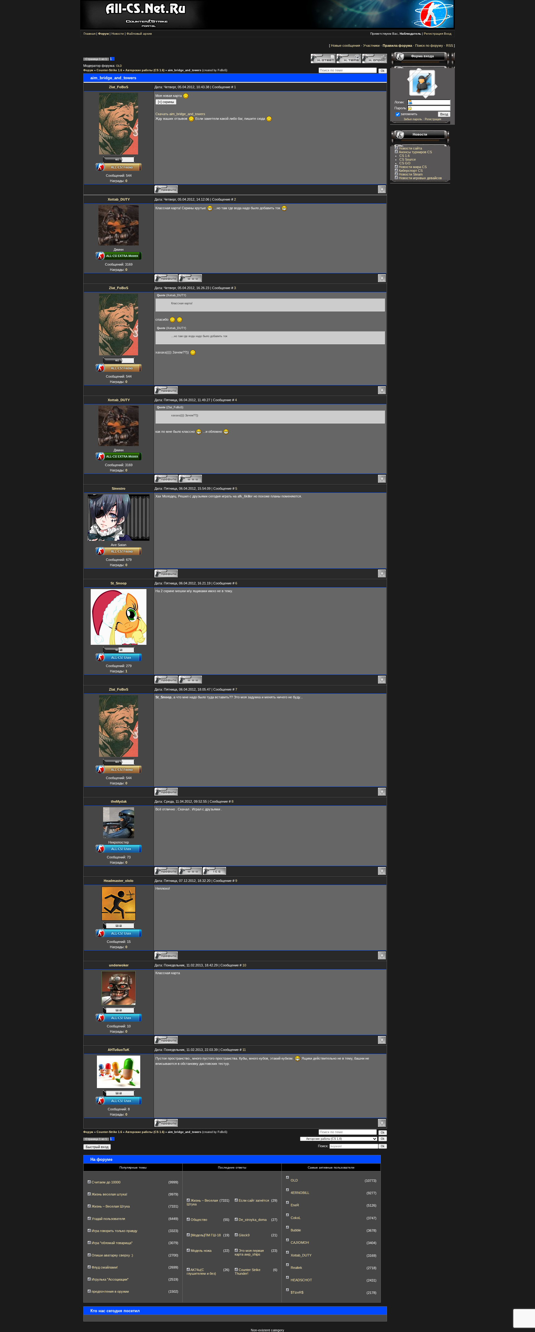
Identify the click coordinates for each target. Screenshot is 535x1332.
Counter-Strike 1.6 (109, 70)
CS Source (407, 159)
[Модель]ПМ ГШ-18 (206, 1235)
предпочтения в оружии (110, 1291)
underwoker (118, 965)
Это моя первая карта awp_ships (249, 1252)
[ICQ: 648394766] (214, 871)
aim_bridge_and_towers (184, 70)
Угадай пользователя (108, 1219)
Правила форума (397, 45)
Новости (117, 33)
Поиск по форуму (429, 45)
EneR (295, 1205)
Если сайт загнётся (254, 1200)
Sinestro (118, 488)
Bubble (296, 1230)
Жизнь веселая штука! (109, 1194)
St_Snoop (119, 583)
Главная (89, 33)
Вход (447, 33)
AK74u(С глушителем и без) (201, 1271)
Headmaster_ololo (118, 881)
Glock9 (244, 1235)
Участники (371, 45)
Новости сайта (410, 148)
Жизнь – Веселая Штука (111, 1206)
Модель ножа (201, 1250)
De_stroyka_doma (253, 1219)
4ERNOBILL (300, 1193)
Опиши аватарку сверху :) (112, 1255)
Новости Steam (410, 174)
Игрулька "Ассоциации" (110, 1279)
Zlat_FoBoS (118, 87)
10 (244, 965)
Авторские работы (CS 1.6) (144, 70)
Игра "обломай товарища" (112, 1243)
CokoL (296, 1218)
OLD (119, 65)
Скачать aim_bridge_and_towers (180, 114)
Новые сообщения (345, 45)
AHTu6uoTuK (118, 1050)
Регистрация (433, 33)
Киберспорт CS (410, 170)
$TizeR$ (297, 1292)
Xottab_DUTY (119, 199)
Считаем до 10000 (106, 1182)
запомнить (409, 114)
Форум (88, 70)
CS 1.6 (404, 156)
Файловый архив (139, 33)
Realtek (296, 1267)
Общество (199, 1219)
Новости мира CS (412, 167)
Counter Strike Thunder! (247, 1271)
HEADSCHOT (301, 1280)
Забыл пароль (413, 119)
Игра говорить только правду (114, 1231)
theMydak (119, 801)
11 (244, 1050)
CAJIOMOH (300, 1242)
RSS (449, 45)
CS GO (405, 163)
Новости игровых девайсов (420, 178)
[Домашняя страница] (190, 278)
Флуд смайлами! (105, 1267)
